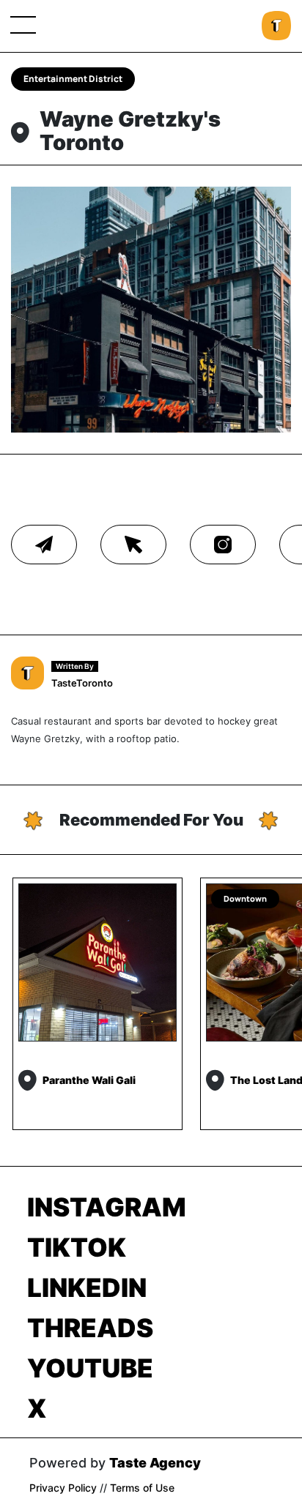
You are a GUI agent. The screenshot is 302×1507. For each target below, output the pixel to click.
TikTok (76, 1247)
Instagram (106, 1207)
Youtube (90, 1368)
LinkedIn (87, 1287)
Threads (90, 1327)
